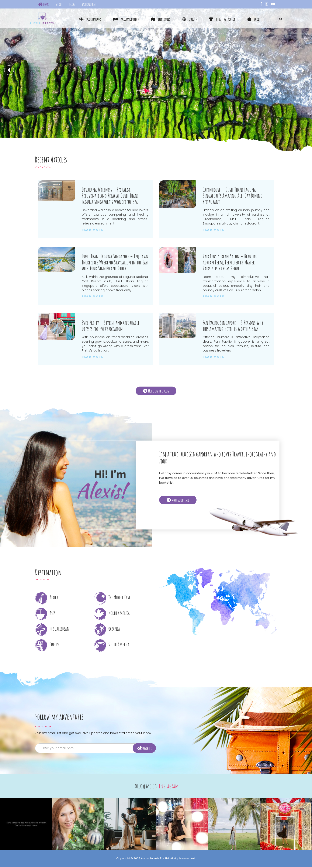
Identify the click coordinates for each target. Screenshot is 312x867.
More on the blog (158, 391)
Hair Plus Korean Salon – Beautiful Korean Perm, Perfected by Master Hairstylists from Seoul (231, 262)
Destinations (93, 19)
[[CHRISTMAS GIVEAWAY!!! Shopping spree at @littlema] (286, 824)
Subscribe (146, 748)
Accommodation (129, 19)
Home (45, 4)
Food (256, 19)
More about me (180, 500)
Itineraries (163, 19)
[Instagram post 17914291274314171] (26, 824)
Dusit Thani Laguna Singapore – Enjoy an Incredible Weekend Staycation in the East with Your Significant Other (115, 262)
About (59, 4)
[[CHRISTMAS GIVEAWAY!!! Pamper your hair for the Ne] (182, 824)
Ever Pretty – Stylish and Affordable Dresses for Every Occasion (110, 326)
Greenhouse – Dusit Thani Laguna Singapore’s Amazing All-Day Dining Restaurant (233, 196)
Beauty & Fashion (226, 19)
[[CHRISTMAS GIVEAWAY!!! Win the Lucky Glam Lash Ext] (78, 824)
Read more (92, 230)
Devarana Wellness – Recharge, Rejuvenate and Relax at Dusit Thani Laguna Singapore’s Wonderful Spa (110, 196)
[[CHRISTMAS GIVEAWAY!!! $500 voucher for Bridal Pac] (130, 824)
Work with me (89, 4)
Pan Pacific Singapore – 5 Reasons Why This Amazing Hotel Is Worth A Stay (233, 326)
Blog (72, 4)
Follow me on (156, 786)
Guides (192, 19)
